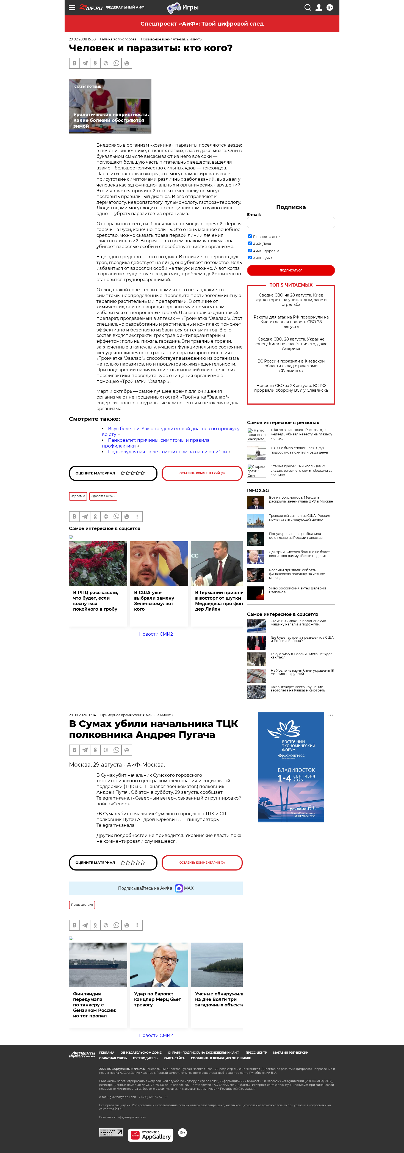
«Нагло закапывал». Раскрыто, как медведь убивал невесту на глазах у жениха (301, 434)
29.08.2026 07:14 (82, 715)
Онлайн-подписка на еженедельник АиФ (203, 1053)
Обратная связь (113, 1058)
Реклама (106, 1053)
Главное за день (266, 237)
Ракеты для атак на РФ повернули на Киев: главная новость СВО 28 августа (291, 322)
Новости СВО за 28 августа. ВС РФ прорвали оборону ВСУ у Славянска (291, 388)
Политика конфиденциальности (122, 1117)
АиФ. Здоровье (266, 251)
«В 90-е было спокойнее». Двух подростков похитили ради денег (300, 450)
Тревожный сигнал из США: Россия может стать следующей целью (299, 517)
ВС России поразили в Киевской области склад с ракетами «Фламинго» (291, 366)
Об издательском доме (141, 1053)
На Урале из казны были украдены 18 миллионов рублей (302, 672)
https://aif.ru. (115, 1109)
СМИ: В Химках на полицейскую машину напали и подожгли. (298, 622)
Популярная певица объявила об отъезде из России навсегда (296, 536)
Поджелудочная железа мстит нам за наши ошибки (167, 451)
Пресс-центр (256, 1053)
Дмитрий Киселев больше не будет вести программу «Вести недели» (299, 554)
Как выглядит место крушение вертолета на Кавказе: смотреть (298, 688)
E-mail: (254, 214)
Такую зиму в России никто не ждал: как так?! (302, 655)
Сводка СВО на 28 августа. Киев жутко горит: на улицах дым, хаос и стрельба (291, 300)
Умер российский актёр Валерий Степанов (297, 590)
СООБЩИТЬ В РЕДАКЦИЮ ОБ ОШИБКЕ (221, 1058)
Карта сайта (174, 1058)
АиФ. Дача (262, 244)
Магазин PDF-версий (290, 1053)
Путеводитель (145, 1058)
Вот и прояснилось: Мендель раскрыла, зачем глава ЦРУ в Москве (301, 499)
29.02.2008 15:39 (82, 39)
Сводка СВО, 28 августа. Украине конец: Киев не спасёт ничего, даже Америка (291, 344)
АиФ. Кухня (262, 258)
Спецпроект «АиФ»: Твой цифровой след (202, 23)
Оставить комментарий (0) (202, 473)
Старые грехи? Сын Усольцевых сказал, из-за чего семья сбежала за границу (301, 470)
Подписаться (291, 270)
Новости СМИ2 (156, 634)
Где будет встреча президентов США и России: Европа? (302, 639)
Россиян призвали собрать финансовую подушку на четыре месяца (297, 574)
